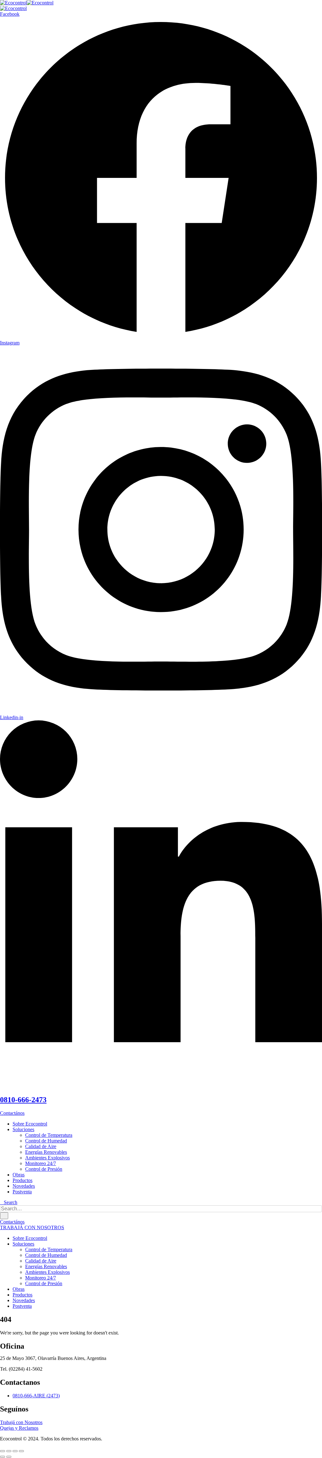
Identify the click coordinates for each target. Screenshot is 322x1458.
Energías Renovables (46, 1152)
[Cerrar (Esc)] (21, 1451)
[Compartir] (15, 1451)
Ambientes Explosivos (47, 1157)
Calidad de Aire (40, 1146)
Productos (22, 1180)
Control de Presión (43, 1169)
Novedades (24, 1186)
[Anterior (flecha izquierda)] (2, 1457)
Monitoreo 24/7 (40, 1163)
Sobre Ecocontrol (30, 1123)
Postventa (22, 1191)
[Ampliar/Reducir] (2, 1451)
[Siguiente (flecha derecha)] (8, 1457)
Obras (19, 1174)
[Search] (4, 1215)
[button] (8, 1202)
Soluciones (23, 1129)
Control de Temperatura (48, 1135)
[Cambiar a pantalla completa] (8, 1451)
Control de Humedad (46, 1140)
